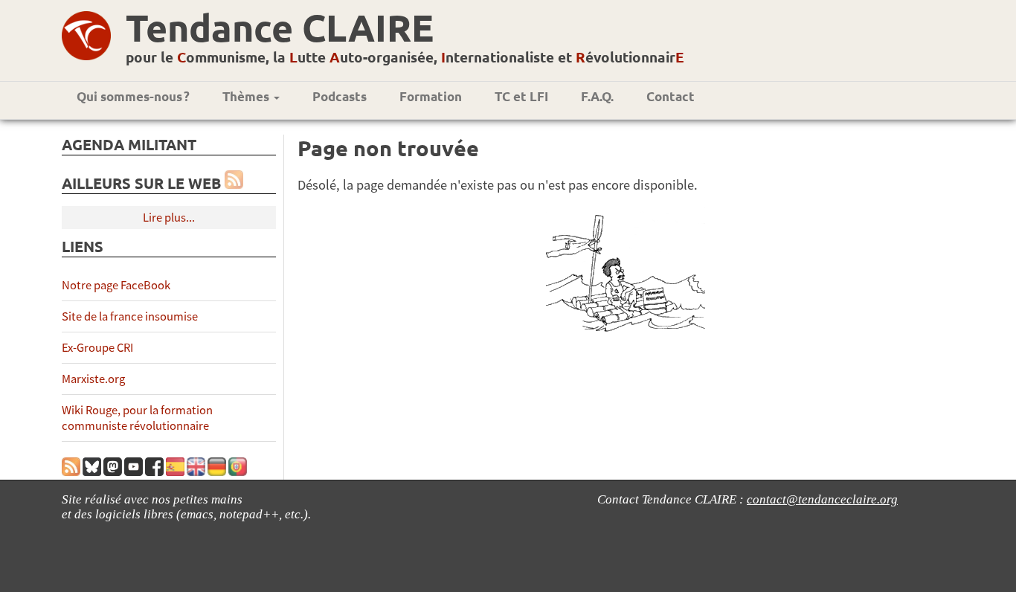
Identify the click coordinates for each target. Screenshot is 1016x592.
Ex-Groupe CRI (97, 347)
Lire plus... (169, 217)
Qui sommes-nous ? (133, 96)
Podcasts (339, 96)
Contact (670, 96)
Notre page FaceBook (116, 285)
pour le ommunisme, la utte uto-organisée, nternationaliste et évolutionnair (405, 57)
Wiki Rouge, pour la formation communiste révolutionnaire (137, 418)
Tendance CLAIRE (280, 27)
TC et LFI (521, 96)
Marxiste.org (93, 379)
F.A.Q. (597, 96)
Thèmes (247, 96)
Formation (430, 96)
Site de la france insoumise (130, 316)
